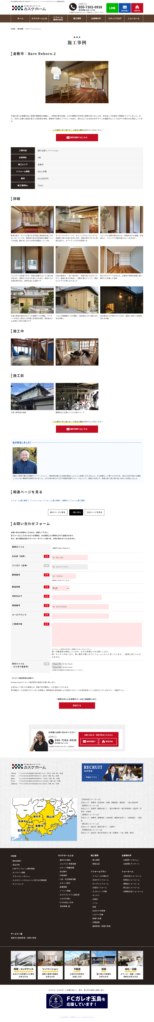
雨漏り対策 (96, 918)
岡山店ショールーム (90, 824)
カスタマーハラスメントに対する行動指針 (30, 880)
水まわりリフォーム (100, 880)
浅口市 (130, 802)
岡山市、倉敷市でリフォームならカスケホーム (79, 1017)
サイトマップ (18, 884)
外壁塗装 (96, 922)
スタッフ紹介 (65, 883)
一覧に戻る (76, 512)
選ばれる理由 (65, 860)
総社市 (93, 833)
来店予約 (16, 865)
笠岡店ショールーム (90, 805)
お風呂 (95, 899)
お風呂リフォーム (99, 887)
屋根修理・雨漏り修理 (101, 926)
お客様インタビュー (131, 860)
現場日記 (96, 864)
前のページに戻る (57, 512)
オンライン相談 (19, 872)
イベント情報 (65, 891)
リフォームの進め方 (100, 876)
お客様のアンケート (131, 864)
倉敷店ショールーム (90, 815)
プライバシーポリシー (22, 876)
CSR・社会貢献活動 (68, 879)
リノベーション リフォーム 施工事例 (45, 500)
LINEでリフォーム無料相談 (24, 869)
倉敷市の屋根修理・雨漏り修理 (23, 938)
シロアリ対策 (97, 914)
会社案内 (63, 871)
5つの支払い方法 (66, 902)
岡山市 (93, 827)
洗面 (94, 907)
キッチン (96, 895)
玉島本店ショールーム (91, 799)
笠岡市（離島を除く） (99, 808)
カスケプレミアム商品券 (70, 895)
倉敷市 (93, 802)
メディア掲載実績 (67, 868)
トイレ (95, 903)
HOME (13, 856)
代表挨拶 (63, 875)
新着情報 (63, 887)
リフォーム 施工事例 (19, 500)
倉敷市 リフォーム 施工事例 (73, 500)
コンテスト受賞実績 (68, 864)
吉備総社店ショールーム (92, 830)
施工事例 (96, 860)
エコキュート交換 (99, 891)
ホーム (20, 18)
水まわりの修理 (98, 911)
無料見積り (17, 861)
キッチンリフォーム (100, 884)
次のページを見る (94, 512)
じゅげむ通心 (65, 898)
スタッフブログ (115, 18)
